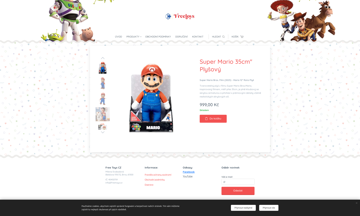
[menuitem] (119, 36)
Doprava (149, 184)
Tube (190, 176)
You (185, 176)
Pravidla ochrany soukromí (158, 174)
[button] (218, 36)
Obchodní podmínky (155, 179)
